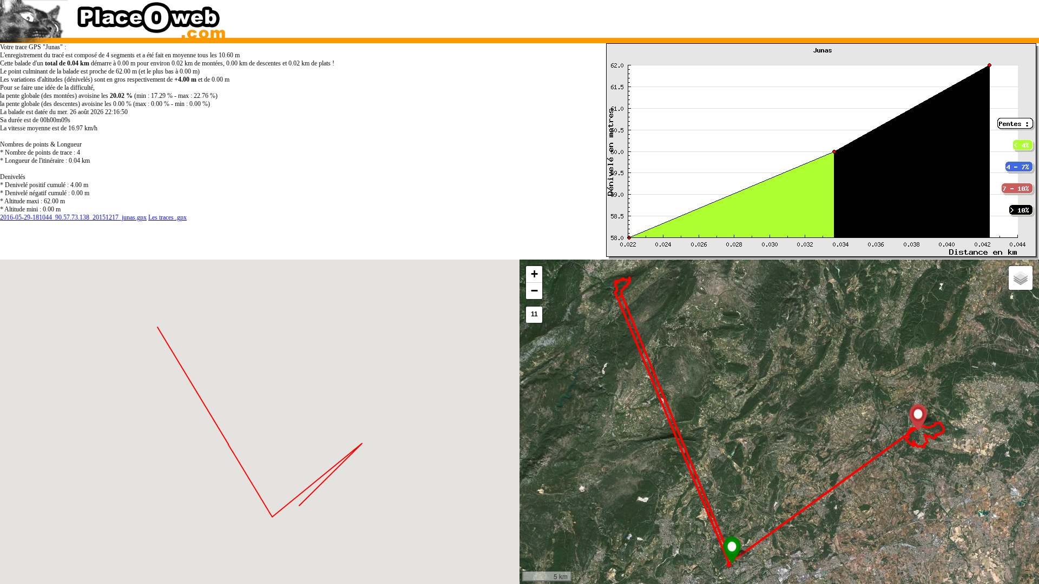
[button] (732, 549)
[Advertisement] (765, 16)
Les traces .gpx (167, 217)
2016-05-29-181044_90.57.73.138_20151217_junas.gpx (73, 217)
